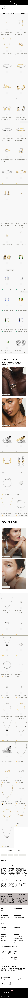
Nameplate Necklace (5, 844)
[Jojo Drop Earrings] (21, 461)
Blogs (2, 938)
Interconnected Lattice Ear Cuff (21, 159)
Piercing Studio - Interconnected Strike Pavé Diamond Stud (21, 223)
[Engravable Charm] (21, 601)
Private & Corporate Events (19, 917)
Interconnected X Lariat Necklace (21, 244)
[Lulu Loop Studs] (21, 341)
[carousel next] (3, 1)
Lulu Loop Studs (18, 350)
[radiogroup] (2, 77)
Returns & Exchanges (5, 917)
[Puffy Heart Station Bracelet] (7, 707)
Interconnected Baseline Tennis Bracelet (21, 138)
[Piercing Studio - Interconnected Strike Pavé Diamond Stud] (21, 214)
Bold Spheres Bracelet (5, 492)
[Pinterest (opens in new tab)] (6, 992)
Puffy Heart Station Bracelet (6, 716)
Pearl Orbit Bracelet (19, 801)
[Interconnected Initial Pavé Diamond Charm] (7, 235)
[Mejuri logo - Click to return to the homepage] (14, 4)
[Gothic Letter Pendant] (7, 622)
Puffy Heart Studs (4, 780)
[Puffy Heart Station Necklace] (7, 504)
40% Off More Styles (17, 1)
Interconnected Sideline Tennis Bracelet (7, 138)
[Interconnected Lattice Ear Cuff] (21, 150)
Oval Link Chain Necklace (5, 610)
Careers (15, 942)
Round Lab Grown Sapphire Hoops (21, 695)
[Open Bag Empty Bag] (26, 4)
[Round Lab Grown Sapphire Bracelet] (21, 504)
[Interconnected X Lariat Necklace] (21, 235)
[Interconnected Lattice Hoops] (21, 86)
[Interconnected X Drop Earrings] (21, 23)
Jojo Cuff (2, 759)
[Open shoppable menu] (14, 381)
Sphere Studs (17, 674)
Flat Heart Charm (18, 492)
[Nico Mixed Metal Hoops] (7, 256)
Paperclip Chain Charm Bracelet (7, 674)
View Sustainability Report (7, 896)
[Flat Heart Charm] (21, 483)
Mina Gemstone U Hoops (19, 308)
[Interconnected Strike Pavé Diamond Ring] (7, 150)
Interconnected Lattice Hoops (20, 117)
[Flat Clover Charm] (21, 644)
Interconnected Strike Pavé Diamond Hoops (21, 53)
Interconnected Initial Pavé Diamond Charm (7, 244)
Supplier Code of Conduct (19, 940)
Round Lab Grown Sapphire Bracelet (21, 513)
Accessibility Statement (18, 938)
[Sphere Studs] (21, 665)
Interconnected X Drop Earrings (21, 32)
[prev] (5, 856)
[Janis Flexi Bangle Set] (7, 461)
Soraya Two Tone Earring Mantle (7, 329)
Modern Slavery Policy (18, 936)
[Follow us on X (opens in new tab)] (8, 992)
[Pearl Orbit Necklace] (21, 750)
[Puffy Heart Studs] (7, 771)
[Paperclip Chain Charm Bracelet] (7, 665)
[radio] (2, 77)
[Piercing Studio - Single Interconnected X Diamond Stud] (21, 193)
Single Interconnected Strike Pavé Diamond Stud (7, 32)
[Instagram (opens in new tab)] (4, 992)
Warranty (2, 919)
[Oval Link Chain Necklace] (7, 601)
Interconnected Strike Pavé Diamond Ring (7, 159)
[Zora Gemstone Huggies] (21, 277)
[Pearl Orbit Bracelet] (21, 792)
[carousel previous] (1, 1)
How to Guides (4, 936)
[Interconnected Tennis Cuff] (7, 65)
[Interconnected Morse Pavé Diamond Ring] (7, 86)
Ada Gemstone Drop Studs (6, 308)
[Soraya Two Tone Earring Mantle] (7, 320)
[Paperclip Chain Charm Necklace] (7, 644)
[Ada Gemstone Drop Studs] (21, 256)
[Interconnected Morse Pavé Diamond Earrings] (7, 193)
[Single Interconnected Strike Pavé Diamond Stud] (7, 23)
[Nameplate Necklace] (21, 813)
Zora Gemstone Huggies (5, 350)
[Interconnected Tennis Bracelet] (7, 171)
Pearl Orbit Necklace (19, 759)
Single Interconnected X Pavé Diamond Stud (7, 223)
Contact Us (3, 921)
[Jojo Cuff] (7, 439)
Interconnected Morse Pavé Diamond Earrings (7, 202)
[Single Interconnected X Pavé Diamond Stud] (7, 214)
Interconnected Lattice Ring (6, 117)
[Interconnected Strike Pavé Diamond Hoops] (21, 44)
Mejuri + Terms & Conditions (6, 940)
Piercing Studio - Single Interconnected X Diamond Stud (21, 202)
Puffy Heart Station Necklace (6, 513)
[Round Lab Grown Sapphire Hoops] (21, 622)
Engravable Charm (18, 610)
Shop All (3, 6)
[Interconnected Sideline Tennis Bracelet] (7, 129)
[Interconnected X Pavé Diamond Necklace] (7, 44)
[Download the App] (6, 983)
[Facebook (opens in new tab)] (2, 992)
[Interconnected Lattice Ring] (7, 108)
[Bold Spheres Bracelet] (7, 483)
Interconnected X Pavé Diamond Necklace (7, 53)
